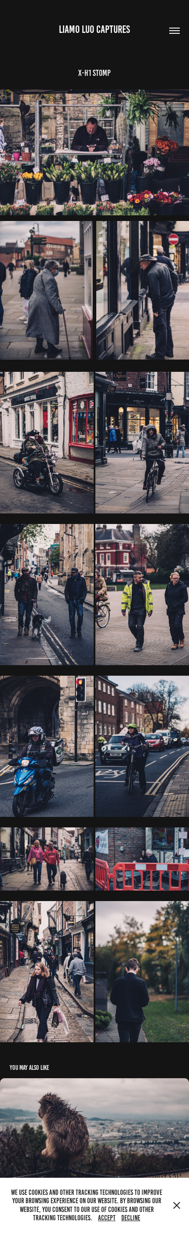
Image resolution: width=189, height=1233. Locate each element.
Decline (130, 1218)
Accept (107, 1218)
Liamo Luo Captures (94, 29)
